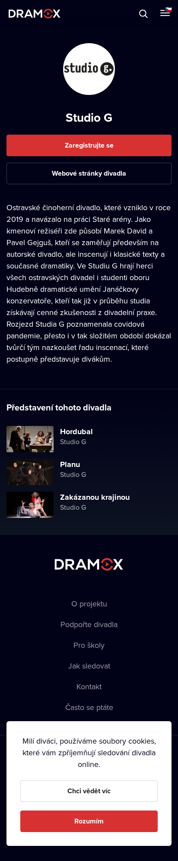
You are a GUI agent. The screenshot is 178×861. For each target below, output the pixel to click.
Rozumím (89, 821)
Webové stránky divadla (89, 173)
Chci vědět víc (89, 791)
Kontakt (89, 686)
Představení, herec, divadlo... (80, 13)
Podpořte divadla (89, 624)
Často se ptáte (89, 707)
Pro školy (89, 645)
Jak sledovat (89, 665)
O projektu (89, 603)
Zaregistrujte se (89, 145)
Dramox (34, 13)
